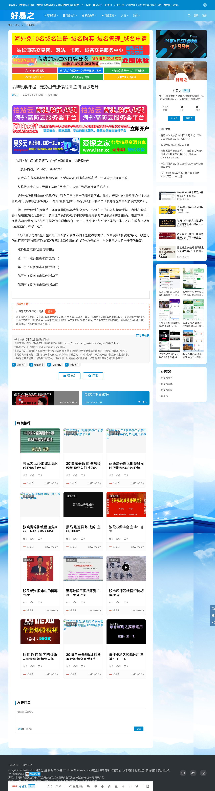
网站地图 (151, 770)
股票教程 (52, 94)
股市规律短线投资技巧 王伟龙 (126, 592)
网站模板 (51, 15)
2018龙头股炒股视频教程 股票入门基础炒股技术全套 (83, 465)
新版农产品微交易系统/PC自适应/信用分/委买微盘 (193, 293)
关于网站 (104, 770)
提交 (139, 729)
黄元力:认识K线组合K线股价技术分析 (40, 465)
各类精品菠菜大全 (34, 77)
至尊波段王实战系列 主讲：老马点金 (83, 592)
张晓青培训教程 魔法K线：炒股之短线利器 (40, 528)
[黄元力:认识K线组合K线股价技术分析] (40, 440)
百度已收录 (142, 335)
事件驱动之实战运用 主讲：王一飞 (126, 656)
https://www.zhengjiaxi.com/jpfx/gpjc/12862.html (91, 343)
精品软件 (70, 15)
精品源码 (27, 765)
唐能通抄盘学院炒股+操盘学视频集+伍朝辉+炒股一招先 (40, 656)
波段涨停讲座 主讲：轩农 (126, 528)
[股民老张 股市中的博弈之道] (40, 568)
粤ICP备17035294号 (65, 770)
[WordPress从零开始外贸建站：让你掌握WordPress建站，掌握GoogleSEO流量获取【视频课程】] (167, 195)
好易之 (15, 94)
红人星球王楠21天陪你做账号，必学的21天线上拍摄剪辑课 (190, 237)
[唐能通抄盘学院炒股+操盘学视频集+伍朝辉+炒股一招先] (40, 631)
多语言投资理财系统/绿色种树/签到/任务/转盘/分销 (193, 325)
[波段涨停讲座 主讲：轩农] (126, 504)
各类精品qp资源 (80, 77)
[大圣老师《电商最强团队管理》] (167, 209)
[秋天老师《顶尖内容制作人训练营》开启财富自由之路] (167, 223)
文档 (123, 15)
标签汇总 (116, 770)
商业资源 (13, 765)
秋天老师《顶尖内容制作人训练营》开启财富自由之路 (190, 224)
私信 (190, 118)
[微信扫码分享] (89, 786)
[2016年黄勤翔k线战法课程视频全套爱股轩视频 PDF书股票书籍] (83, 631)
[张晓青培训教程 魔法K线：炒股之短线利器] (40, 504)
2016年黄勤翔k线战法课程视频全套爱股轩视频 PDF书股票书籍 (83, 656)
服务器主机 (163, 770)
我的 (135, 15)
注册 (204, 15)
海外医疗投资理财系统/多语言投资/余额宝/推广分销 (169, 325)
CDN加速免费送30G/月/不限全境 (126, 70)
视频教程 (74, 364)
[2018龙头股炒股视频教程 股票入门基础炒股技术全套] (83, 440)
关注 (175, 118)
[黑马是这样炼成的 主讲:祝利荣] (83, 504)
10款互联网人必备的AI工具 (175, 144)
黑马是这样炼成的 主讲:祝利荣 (83, 528)
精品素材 (109, 15)
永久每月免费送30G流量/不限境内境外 (80, 70)
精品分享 (89, 15)
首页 (10, 25)
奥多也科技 (167, 389)
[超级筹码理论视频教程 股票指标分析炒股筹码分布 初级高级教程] (126, 440)
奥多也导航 (167, 383)
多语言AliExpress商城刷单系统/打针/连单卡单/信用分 (169, 293)
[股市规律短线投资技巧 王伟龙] (126, 568)
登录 (196, 15)
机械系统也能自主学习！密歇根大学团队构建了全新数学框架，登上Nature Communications (182, 154)
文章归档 (127, 770)
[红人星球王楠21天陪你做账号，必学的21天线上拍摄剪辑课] (167, 236)
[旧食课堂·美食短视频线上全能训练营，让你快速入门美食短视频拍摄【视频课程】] (167, 252)
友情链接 (139, 770)
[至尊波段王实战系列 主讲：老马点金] (83, 568)
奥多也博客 (167, 377)
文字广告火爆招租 (34, 70)
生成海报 (77, 786)
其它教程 (21, 364)
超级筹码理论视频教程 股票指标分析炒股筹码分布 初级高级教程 (126, 465)
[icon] (183, 773)
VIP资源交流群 (17, 773)
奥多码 (164, 395)
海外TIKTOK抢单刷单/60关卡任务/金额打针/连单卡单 (169, 356)
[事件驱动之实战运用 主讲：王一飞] (126, 631)
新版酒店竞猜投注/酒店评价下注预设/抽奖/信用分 (192, 356)
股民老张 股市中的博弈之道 (40, 592)
